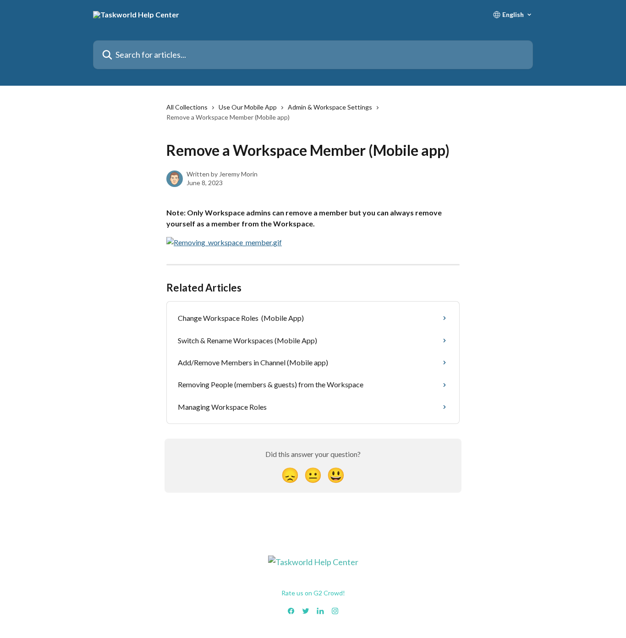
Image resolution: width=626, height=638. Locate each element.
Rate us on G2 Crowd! (313, 593)
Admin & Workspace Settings (330, 107)
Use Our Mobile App (248, 107)
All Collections (187, 107)
